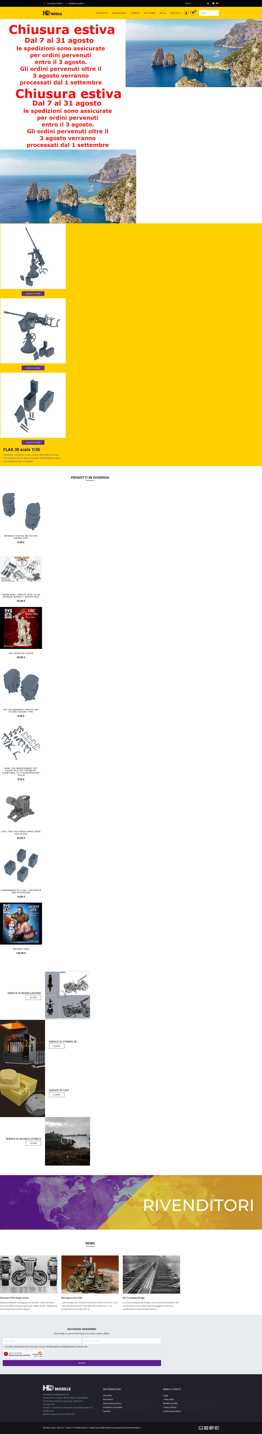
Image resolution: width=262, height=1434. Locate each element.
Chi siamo (150, 13)
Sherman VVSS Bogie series (14, 1297)
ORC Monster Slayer (21, 653)
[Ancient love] (21, 924)
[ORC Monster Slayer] (21, 628)
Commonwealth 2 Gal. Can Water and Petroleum (21, 891)
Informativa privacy (112, 1403)
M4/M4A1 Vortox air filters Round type (21, 537)
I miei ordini (168, 1399)
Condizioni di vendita (112, 1407)
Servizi (135, 13)
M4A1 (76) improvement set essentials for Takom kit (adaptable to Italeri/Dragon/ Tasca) (21, 771)
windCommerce (106, 1427)
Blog (163, 13)
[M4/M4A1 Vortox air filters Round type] (21, 511)
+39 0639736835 (54, 3)
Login (165, 1395)
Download (118, 13)
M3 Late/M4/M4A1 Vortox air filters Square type (21, 710)
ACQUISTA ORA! (33, 293)
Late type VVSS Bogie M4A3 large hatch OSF (21, 832)
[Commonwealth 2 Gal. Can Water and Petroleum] (21, 865)
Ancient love (21, 949)
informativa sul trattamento (61, 1346)
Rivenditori (108, 1399)
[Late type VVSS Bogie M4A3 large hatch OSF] (21, 806)
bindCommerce (133, 1427)
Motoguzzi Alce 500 (71, 1297)
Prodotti (102, 13)
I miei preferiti (169, 1407)
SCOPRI (33, 997)
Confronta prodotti (172, 1411)
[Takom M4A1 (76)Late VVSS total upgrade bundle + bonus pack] (21, 569)
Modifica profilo (170, 1403)
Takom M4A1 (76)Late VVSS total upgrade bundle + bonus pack (21, 595)
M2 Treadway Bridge (134, 1297)
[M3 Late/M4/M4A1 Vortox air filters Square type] (21, 684)
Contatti (175, 13)
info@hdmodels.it (76, 3)
